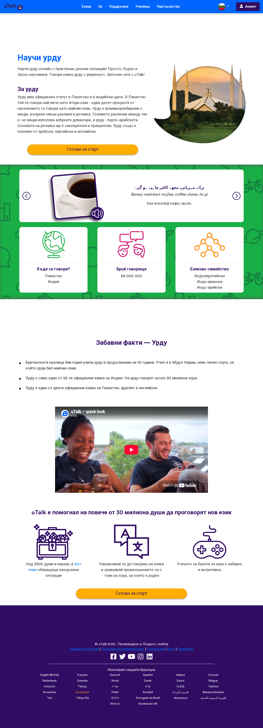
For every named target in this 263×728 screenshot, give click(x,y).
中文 (148, 686)
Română (148, 692)
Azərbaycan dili (147, 703)
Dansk (148, 680)
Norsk (115, 680)
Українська (180, 698)
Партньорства (168, 6)
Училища (142, 6)
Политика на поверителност (123, 649)
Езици (86, 6)
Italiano (180, 675)
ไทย (49, 698)
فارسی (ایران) (181, 692)
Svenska (82, 680)
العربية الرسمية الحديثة (213, 698)
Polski (115, 692)
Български (82, 692)
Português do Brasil (148, 698)
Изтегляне (185, 649)
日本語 (180, 686)
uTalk (102, 644)
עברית (115, 686)
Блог (171, 649)
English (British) (49, 675)
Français (82, 675)
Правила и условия (84, 649)
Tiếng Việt (82, 698)
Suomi (180, 680)
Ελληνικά (49, 686)
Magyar (213, 680)
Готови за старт (83, 149)
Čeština (213, 686)
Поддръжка (118, 6)
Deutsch (115, 675)
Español (148, 675)
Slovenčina (49, 692)
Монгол (115, 703)
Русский (213, 675)
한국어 (115, 698)
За (100, 6)
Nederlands (50, 680)
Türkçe (82, 686)
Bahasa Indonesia (213, 692)
